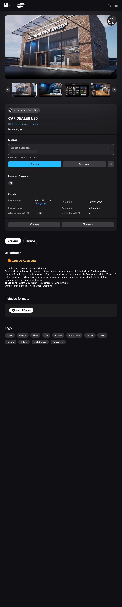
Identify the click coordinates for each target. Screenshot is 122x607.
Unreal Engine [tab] (23, 310)
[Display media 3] (103, 90)
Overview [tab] (13, 240)
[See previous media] (7, 89)
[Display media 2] (77, 90)
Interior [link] (35, 124)
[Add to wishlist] (111, 164)
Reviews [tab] (30, 240)
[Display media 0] (24, 90)
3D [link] (9, 124)
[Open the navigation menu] (116, 5)
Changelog (40, 203)
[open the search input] (109, 5)
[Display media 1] (50, 90)
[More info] (41, 213)
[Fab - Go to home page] (21, 5)
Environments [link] (21, 124)
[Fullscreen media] (113, 19)
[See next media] (114, 89)
